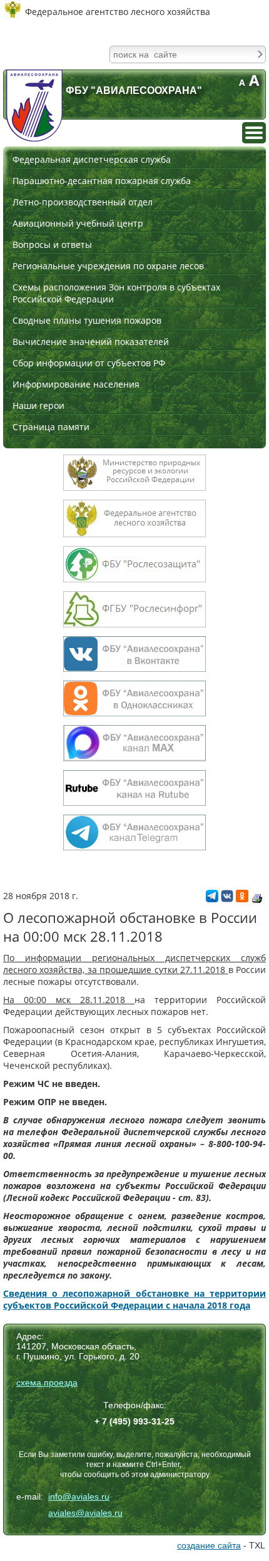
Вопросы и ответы (52, 244)
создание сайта (209, 1545)
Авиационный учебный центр (78, 223)
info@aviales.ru (78, 1496)
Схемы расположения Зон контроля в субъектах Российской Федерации (116, 293)
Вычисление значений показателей (91, 342)
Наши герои (38, 405)
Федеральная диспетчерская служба (92, 159)
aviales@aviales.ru (85, 1513)
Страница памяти (51, 427)
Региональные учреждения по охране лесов (108, 266)
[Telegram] (212, 899)
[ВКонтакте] (227, 899)
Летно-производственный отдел (83, 202)
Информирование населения (76, 384)
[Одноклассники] (242, 899)
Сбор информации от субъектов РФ (89, 363)
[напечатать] (257, 898)
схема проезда (47, 1383)
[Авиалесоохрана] (34, 106)
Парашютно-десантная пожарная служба (102, 181)
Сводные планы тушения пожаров (87, 320)
